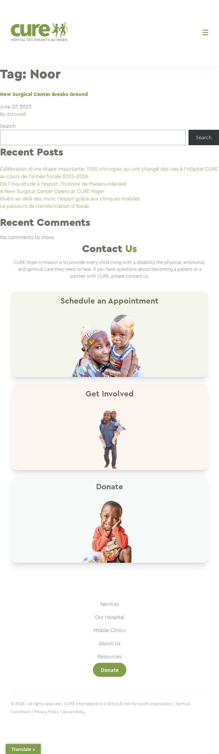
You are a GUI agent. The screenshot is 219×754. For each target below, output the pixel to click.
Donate (110, 669)
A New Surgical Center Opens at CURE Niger (52, 191)
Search (8, 126)
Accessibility (74, 712)
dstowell (16, 114)
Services (109, 604)
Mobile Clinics (109, 630)
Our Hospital (109, 617)
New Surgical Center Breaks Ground (44, 94)
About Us (109, 643)
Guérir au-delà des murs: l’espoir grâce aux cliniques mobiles (70, 198)
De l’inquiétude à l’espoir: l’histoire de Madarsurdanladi (63, 183)
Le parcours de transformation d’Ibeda (44, 206)
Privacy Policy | (48, 712)
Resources (109, 656)
